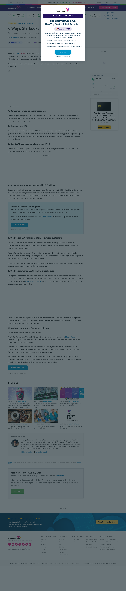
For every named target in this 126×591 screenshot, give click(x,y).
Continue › (63, 52)
